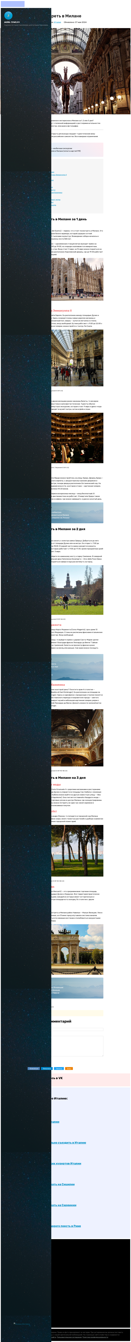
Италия (57, 22)
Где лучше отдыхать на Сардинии (52, 1205)
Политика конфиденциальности (95, 1337)
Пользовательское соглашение (69, 1337)
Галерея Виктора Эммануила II (53, 175)
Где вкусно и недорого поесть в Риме (54, 1226)
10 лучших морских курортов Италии (54, 1163)
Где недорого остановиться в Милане (52, 515)
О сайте (53, 1337)
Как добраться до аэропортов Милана (52, 518)
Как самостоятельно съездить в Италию (57, 1142)
